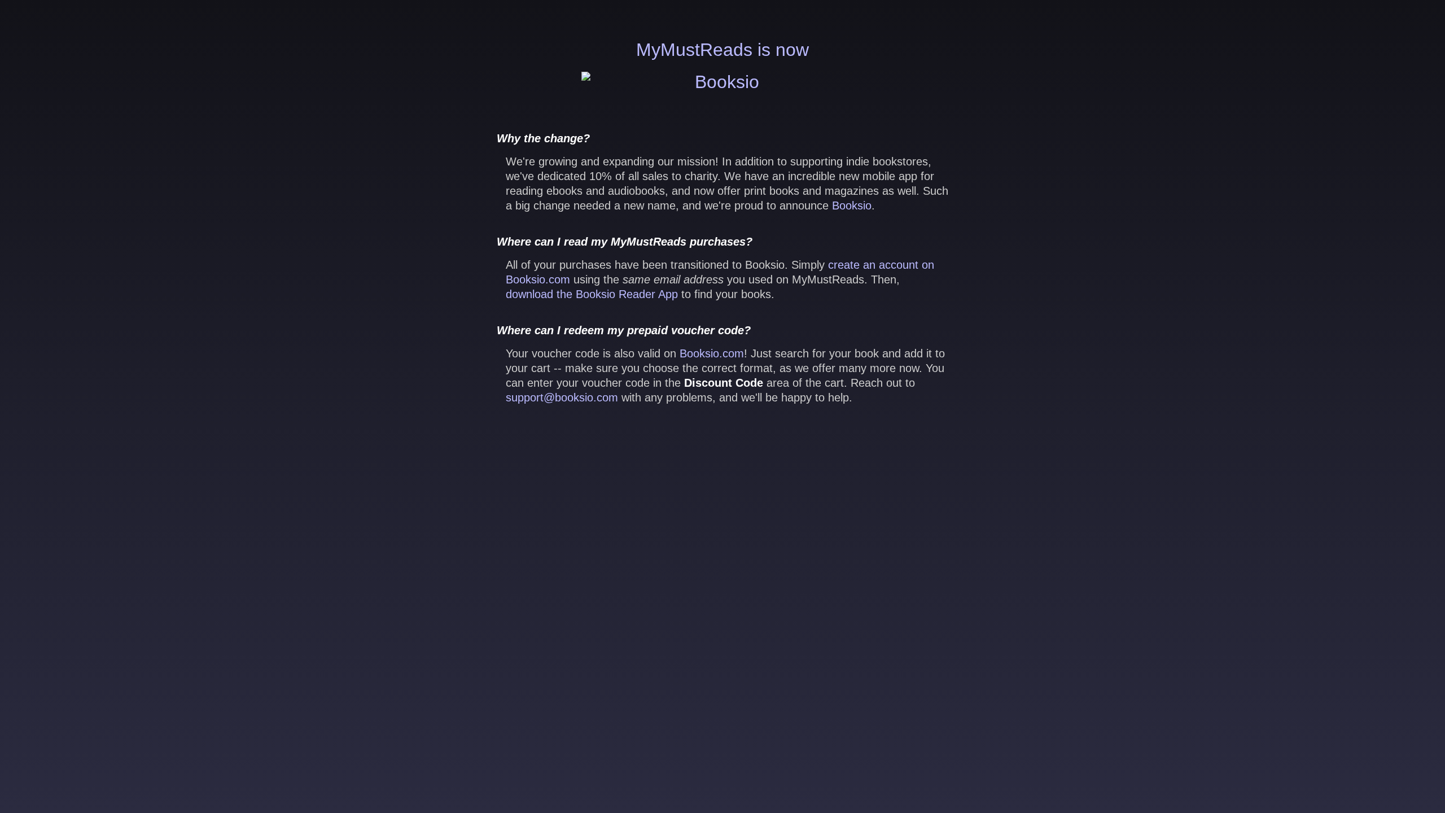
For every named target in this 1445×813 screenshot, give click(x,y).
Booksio (852, 205)
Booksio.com (712, 353)
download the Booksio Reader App (592, 294)
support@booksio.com (562, 397)
